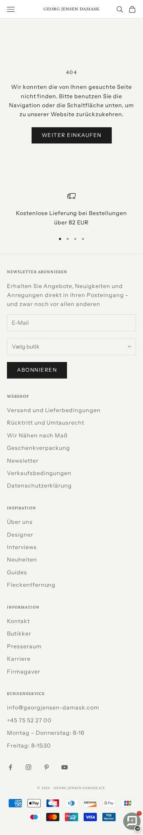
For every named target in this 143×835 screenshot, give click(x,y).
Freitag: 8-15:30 (29, 745)
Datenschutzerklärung (39, 485)
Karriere (19, 658)
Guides (17, 572)
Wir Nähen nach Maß (37, 435)
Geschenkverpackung (38, 447)
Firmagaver (23, 671)
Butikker (19, 633)
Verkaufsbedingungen (39, 473)
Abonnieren (37, 370)
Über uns (20, 521)
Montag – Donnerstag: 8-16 (46, 732)
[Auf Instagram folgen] (28, 767)
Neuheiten (22, 559)
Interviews (22, 547)
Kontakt (18, 621)
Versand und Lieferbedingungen (54, 410)
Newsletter (23, 460)
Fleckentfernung (31, 584)
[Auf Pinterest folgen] (46, 767)
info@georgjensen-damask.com (53, 707)
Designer (20, 534)
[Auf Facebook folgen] (10, 767)
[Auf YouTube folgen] (64, 767)
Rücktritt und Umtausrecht (45, 422)
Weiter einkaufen (72, 135)
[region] (71, 209)
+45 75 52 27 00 (29, 720)
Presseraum (24, 646)
